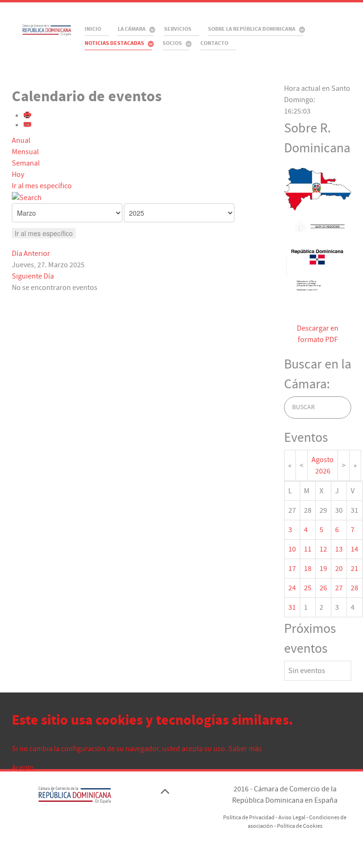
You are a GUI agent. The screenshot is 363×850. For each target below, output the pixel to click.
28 (354, 588)
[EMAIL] (28, 125)
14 (354, 549)
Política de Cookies (299, 826)
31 (292, 607)
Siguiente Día (33, 276)
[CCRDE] (38, 29)
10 (292, 549)
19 (323, 568)
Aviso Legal (291, 817)
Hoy (18, 174)
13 (339, 549)
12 (323, 549)
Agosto (322, 459)
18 (307, 568)
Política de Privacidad (249, 817)
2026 (322, 471)
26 (323, 588)
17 (292, 568)
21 (354, 568)
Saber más (245, 749)
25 (307, 588)
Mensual (25, 152)
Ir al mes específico (42, 186)
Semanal (26, 163)
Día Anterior (31, 253)
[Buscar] (27, 197)
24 (292, 588)
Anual (21, 140)
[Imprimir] (28, 116)
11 (307, 549)
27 (339, 588)
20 (339, 568)
